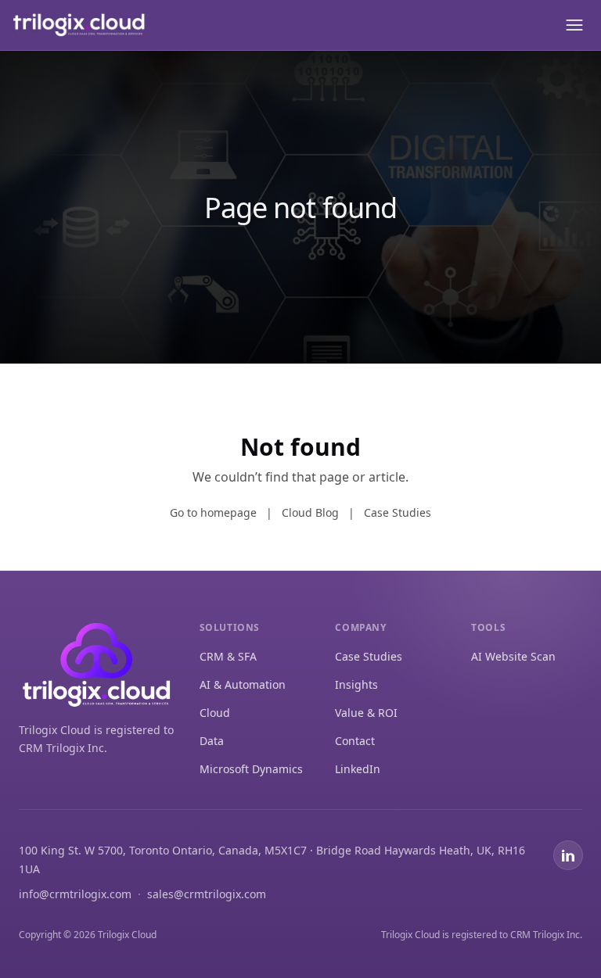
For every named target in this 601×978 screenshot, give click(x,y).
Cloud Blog (310, 512)
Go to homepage (213, 512)
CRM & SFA (228, 656)
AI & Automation (243, 684)
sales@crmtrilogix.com (206, 894)
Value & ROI (366, 712)
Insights (356, 684)
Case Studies (397, 512)
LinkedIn (357, 768)
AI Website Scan (513, 656)
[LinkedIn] (568, 855)
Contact (355, 740)
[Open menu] (572, 25)
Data (212, 740)
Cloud (215, 712)
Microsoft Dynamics (251, 768)
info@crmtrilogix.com (75, 894)
